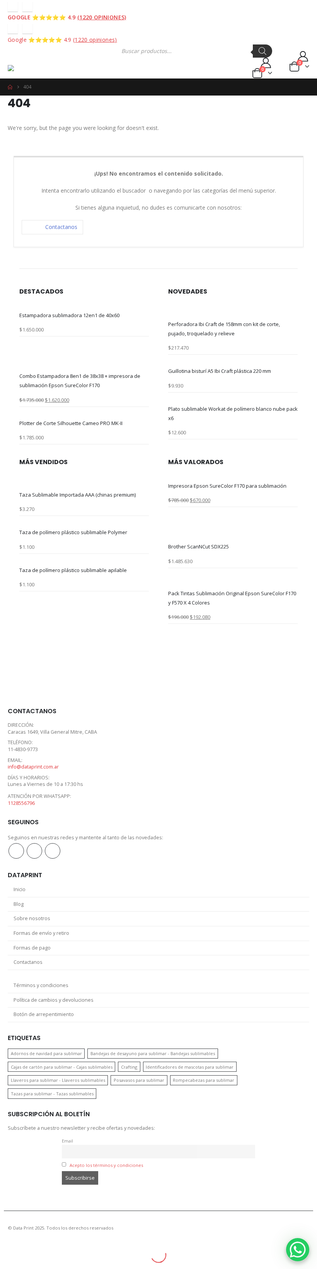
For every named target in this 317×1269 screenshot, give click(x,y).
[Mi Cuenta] (193, 63)
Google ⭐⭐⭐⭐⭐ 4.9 (67, 17)
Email (67, 1141)
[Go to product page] (84, 306)
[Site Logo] (37, 71)
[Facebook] (13, 7)
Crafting (129, 1067)
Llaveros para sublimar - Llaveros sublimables (58, 1080)
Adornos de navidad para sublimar (46, 1053)
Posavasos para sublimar (139, 1080)
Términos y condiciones (41, 985)
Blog (19, 904)
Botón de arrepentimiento (44, 1014)
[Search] (262, 51)
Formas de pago (32, 947)
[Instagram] (27, 7)
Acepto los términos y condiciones (106, 1165)
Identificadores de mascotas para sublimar (189, 1067)
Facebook (16, 851)
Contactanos (61, 227)
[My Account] (290, 56)
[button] (15, 55)
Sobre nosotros (32, 918)
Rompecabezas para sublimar (203, 1080)
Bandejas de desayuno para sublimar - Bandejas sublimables (152, 1053)
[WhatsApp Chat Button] (297, 1249)
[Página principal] (10, 87)
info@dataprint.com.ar (33, 766)
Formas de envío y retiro (41, 933)
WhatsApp (52, 851)
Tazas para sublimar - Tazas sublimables (52, 1093)
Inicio (20, 889)
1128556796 (21, 803)
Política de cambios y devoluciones (54, 1000)
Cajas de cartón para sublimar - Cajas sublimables (61, 1067)
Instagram (34, 851)
